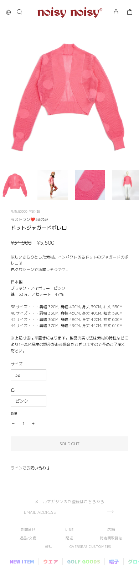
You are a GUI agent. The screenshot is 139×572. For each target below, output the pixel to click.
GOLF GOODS (83, 561)
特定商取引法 (111, 537)
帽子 (114, 561)
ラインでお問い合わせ (30, 468)
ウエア (50, 561)
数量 (14, 413)
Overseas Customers (90, 546)
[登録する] (110, 512)
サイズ (16, 364)
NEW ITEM (22, 561)
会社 (48, 546)
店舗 (111, 529)
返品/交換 (28, 537)
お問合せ (27, 529)
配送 (69, 537)
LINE (69, 529)
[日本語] (10, 12)
